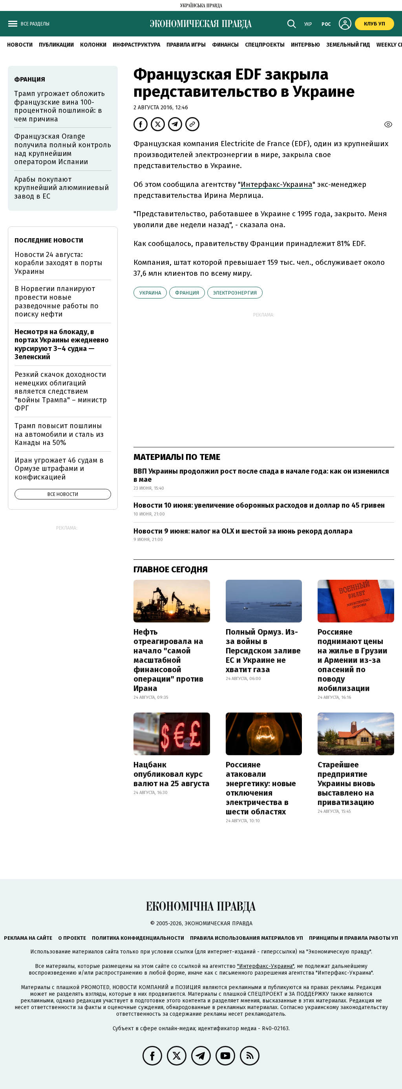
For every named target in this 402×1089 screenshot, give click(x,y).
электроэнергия (235, 293)
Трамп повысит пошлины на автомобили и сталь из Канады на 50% (59, 434)
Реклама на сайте (28, 938)
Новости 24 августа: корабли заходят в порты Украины (58, 263)
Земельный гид (348, 45)
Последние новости (49, 240)
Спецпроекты (265, 45)
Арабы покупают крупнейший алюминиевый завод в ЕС (61, 188)
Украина (150, 293)
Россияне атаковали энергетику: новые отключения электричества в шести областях (261, 788)
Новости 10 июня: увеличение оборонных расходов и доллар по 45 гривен (259, 505)
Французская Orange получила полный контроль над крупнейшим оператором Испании (62, 149)
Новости (20, 45)
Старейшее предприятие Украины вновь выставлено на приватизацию (346, 783)
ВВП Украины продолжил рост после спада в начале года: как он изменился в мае (261, 475)
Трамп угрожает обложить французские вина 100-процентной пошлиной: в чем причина (59, 106)
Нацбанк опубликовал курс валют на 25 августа (171, 774)
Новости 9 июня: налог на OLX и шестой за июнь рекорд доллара (243, 531)
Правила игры (186, 45)
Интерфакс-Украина (276, 184)
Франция (187, 293)
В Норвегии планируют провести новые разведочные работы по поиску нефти (57, 301)
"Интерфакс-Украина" (265, 966)
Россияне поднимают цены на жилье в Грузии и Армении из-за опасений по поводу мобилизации (352, 660)
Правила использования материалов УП (246, 938)
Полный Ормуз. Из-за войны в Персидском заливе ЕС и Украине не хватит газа (263, 650)
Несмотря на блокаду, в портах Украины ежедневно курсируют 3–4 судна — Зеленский (62, 344)
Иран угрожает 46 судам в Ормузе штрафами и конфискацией (59, 468)
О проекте (72, 938)
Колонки (93, 45)
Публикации (56, 45)
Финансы (225, 45)
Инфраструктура (136, 45)
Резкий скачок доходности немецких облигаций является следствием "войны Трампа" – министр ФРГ (61, 391)
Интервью (305, 45)
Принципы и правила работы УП (353, 938)
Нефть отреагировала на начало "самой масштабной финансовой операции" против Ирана (168, 660)
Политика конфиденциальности (138, 938)
